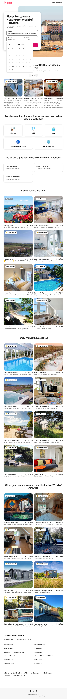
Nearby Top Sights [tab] (9, 639)
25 (16, 66)
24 (13, 66)
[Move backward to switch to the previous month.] (9, 44)
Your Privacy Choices (39, 696)
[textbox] (14, 40)
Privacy (24, 696)
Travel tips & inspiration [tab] (24, 639)
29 (30, 66)
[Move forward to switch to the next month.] (29, 44)
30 (9, 70)
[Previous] (30, 75)
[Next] (36, 75)
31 (12, 70)
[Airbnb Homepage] (8, 3)
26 (19, 66)
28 (26, 66)
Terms (29, 696)
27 (23, 66)
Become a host (57, 3)
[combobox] (22, 34)
